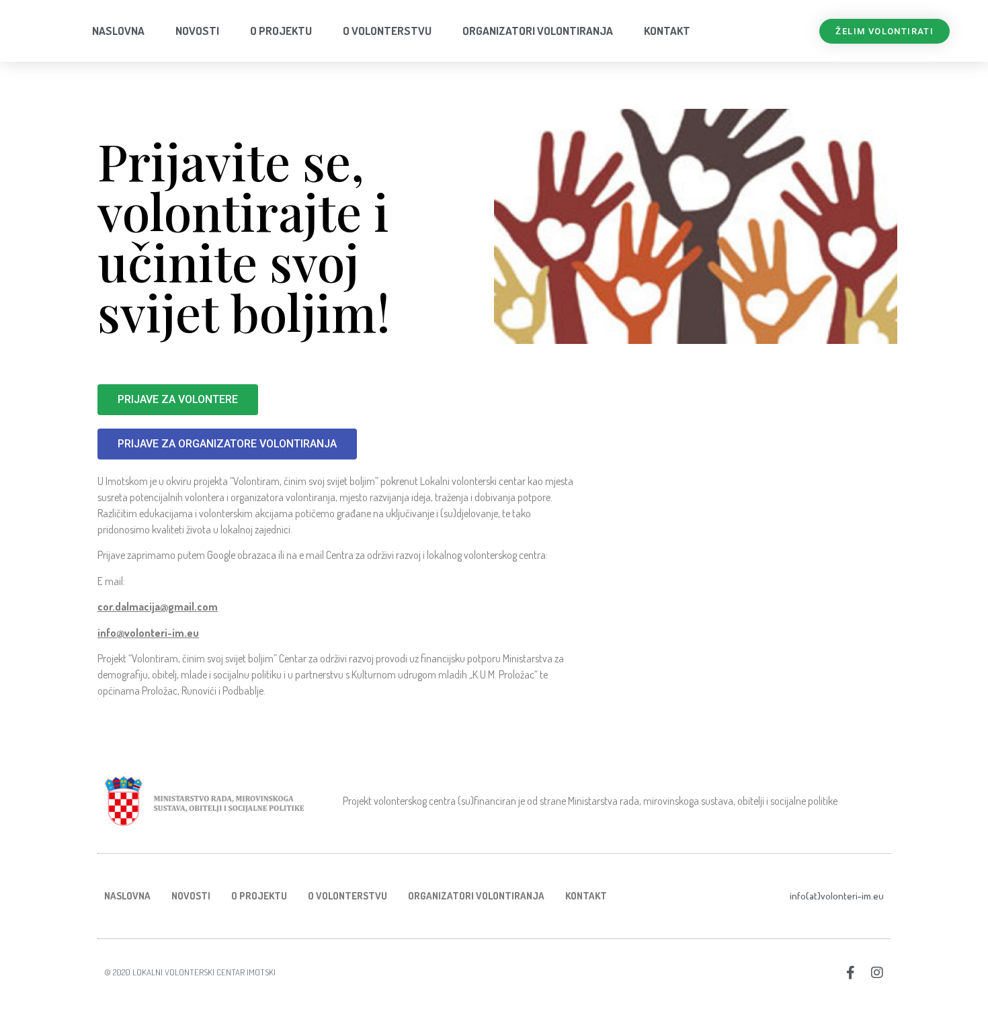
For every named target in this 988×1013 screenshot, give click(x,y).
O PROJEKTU (281, 31)
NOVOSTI (197, 31)
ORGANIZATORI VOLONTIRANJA (537, 31)
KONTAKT (667, 31)
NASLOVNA (118, 31)
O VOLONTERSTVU (387, 31)
